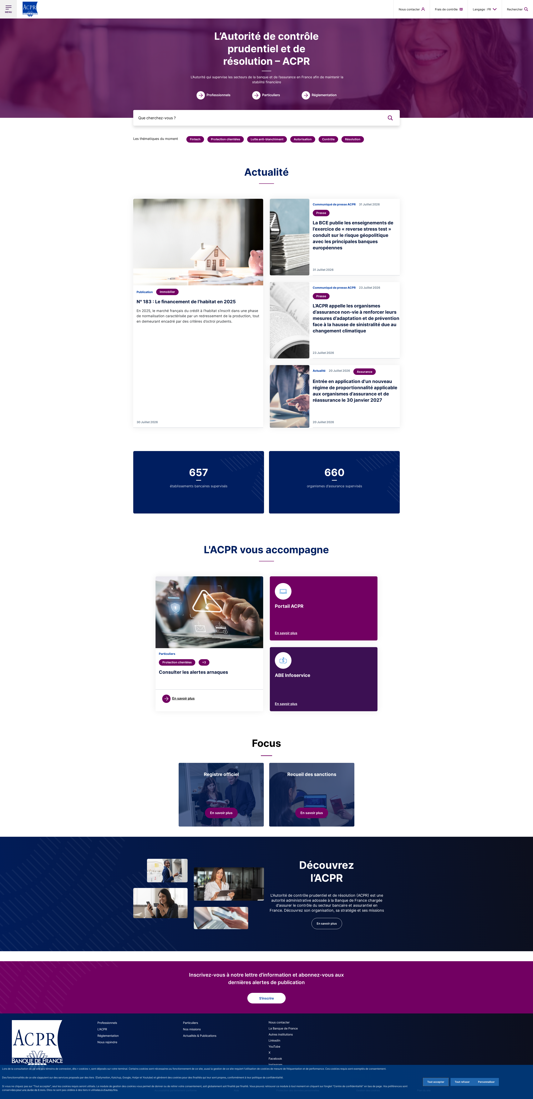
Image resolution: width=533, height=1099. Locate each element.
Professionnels (107, 1022)
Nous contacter (279, 1022)
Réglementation (108, 1035)
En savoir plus (286, 633)
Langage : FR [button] (482, 9)
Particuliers (190, 1022)
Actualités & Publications (199, 1035)
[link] (213, 95)
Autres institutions (281, 1034)
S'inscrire (266, 998)
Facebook (275, 1058)
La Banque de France (283, 1028)
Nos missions (192, 1029)
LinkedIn (274, 1040)
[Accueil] (37, 1045)
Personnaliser (486, 1081)
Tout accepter (435, 1081)
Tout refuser (462, 1081)
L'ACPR (102, 1029)
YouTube (274, 1046)
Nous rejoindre (107, 1042)
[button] (517, 9)
